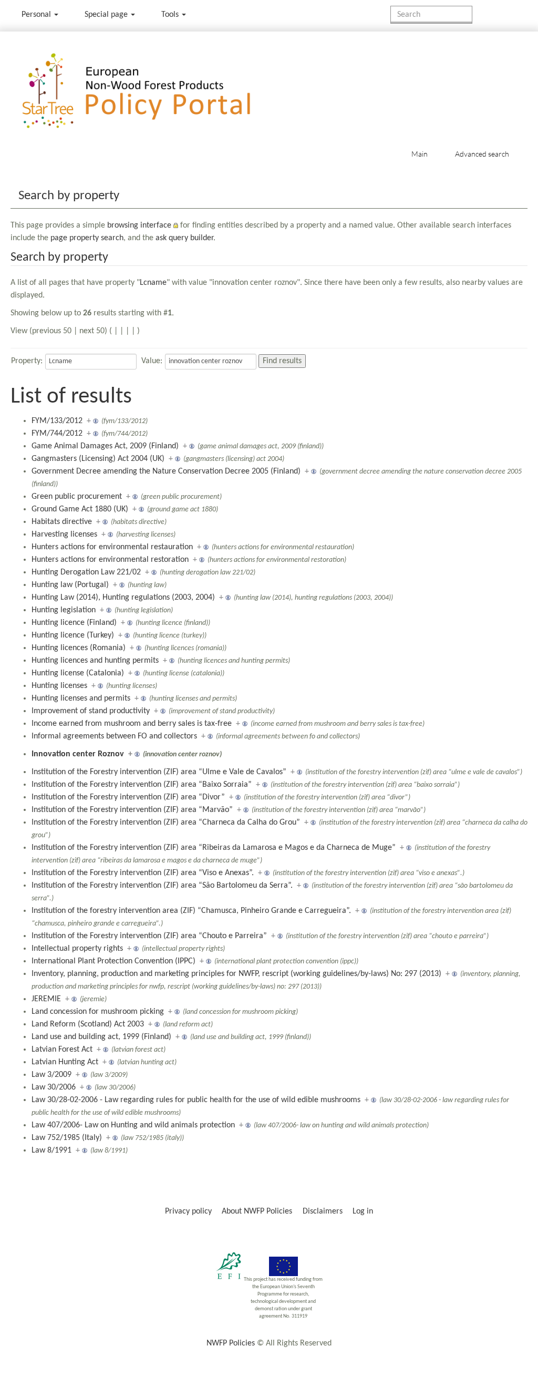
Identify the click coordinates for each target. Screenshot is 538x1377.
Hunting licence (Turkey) (73, 635)
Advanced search (482, 153)
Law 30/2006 (54, 1087)
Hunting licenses (59, 686)
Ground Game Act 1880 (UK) (80, 509)
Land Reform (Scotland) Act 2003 (88, 1024)
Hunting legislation (64, 610)
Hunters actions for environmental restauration (112, 547)
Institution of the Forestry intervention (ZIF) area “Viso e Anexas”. (143, 873)
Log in (363, 1211)
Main (419, 153)
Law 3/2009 (51, 1075)
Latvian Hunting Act (65, 1062)
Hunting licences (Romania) (79, 648)
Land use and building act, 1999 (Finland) (101, 1037)
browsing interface (139, 225)
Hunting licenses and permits (81, 698)
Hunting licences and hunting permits (95, 660)
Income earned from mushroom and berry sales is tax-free (132, 724)
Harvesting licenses (64, 534)
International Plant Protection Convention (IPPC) (113, 961)
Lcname (153, 283)
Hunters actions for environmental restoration (110, 560)
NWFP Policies (230, 1343)
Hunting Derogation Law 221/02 (86, 572)
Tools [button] (171, 15)
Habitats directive (62, 522)
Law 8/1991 (51, 1150)
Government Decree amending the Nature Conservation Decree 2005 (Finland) (166, 471)
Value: (151, 361)
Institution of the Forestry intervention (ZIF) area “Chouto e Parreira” (149, 936)
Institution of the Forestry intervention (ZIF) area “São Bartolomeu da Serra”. (162, 885)
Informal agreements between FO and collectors (114, 736)
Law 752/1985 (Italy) (67, 1138)
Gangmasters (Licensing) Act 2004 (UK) (98, 459)
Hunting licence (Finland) (74, 623)
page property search (86, 238)
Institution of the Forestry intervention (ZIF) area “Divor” (128, 797)
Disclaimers (323, 1211)
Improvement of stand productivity (91, 711)
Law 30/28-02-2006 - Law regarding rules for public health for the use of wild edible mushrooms (196, 1100)
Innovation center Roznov (78, 754)
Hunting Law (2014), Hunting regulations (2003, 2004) (123, 597)
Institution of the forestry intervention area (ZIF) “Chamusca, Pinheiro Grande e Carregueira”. (191, 911)
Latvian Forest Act (62, 1049)
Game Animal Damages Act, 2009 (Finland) (105, 446)
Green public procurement (77, 496)
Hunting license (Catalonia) (78, 673)
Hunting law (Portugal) (70, 585)
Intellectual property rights (77, 948)
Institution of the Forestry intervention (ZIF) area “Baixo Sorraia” (142, 784)
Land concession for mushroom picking (98, 1012)
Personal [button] (37, 15)
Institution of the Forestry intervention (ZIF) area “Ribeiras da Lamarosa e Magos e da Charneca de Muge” (214, 848)
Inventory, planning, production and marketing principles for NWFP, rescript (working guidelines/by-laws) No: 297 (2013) (236, 974)
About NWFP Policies (257, 1211)
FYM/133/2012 (57, 421)
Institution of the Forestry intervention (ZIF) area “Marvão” (132, 810)
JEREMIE (46, 999)
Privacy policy (188, 1211)
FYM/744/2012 (57, 433)
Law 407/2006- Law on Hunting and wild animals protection (133, 1125)
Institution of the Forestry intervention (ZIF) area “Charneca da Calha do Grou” (166, 822)
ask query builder (184, 238)
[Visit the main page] (151, 91)
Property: (27, 361)
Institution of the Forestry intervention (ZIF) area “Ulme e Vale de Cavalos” (159, 772)
